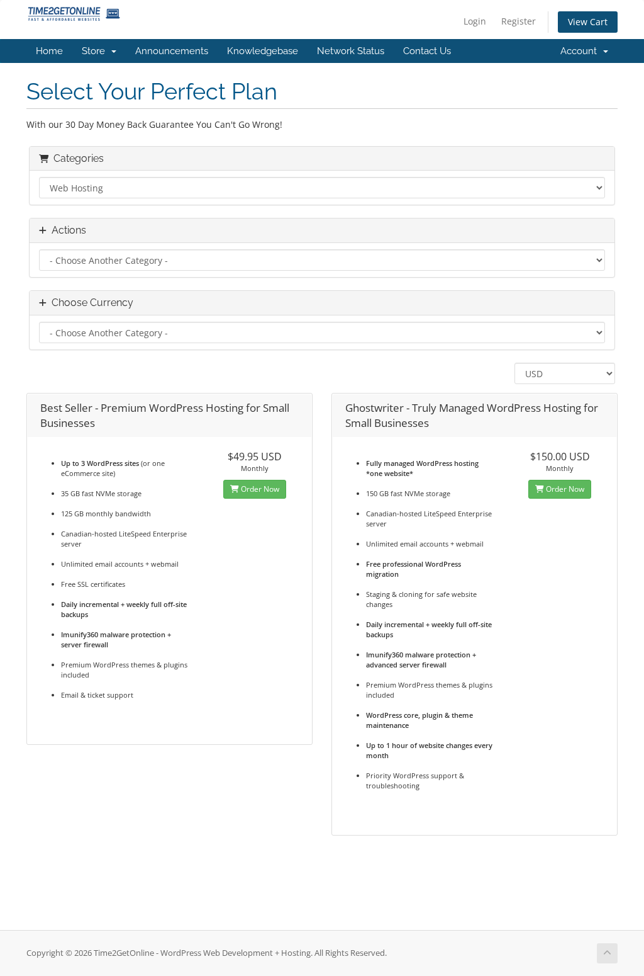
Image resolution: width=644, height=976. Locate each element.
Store (96, 51)
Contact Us (427, 51)
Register (518, 21)
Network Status (350, 51)
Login (475, 21)
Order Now (259, 489)
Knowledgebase (262, 51)
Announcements (171, 51)
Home (49, 51)
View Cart (588, 22)
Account (581, 51)
